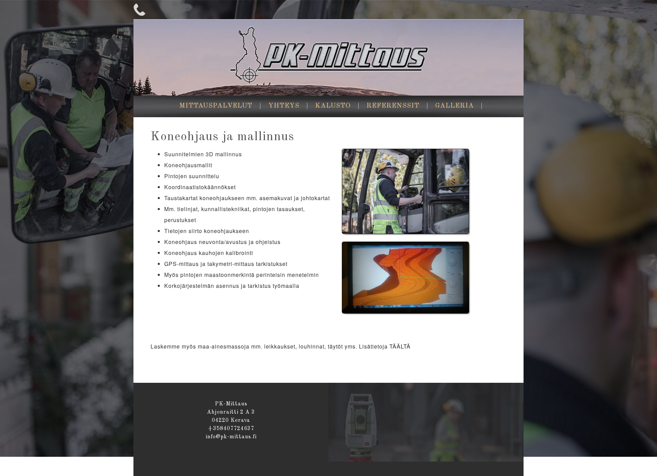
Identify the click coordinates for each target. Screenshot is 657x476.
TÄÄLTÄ (400, 346)
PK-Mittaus (328, 57)
